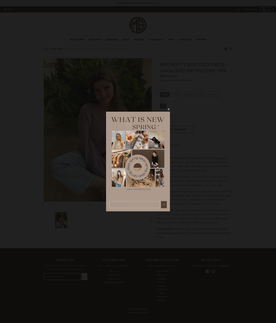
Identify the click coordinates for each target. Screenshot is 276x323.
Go (164, 204)
